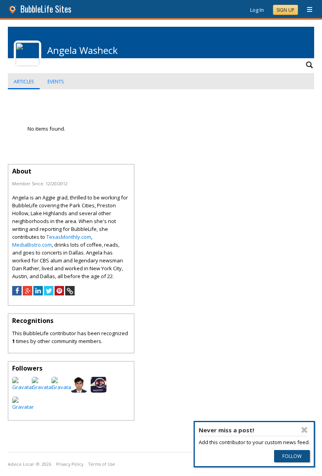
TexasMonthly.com (68, 236)
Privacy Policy (69, 464)
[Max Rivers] (98, 390)
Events (56, 81)
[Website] (70, 293)
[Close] (304, 430)
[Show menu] (306, 9)
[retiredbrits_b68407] (42, 387)
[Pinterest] (59, 293)
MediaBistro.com (32, 244)
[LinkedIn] (38, 293)
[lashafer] (62, 387)
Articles (24, 81)
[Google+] (27, 293)
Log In (257, 9)
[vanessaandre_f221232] (23, 387)
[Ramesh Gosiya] (79, 390)
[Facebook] (17, 293)
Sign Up (285, 10)
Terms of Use (101, 464)
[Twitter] (48, 293)
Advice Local (21, 464)
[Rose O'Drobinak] (23, 406)
